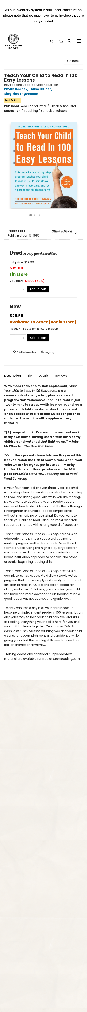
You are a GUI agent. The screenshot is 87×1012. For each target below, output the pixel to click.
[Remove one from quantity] (12, 289)
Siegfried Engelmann (21, 94)
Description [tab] (12, 375)
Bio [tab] (30, 375)
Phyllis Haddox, (16, 89)
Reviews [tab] (61, 375)
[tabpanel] (43, 527)
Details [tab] (44, 375)
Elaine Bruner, (41, 89)
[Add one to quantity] (23, 289)
